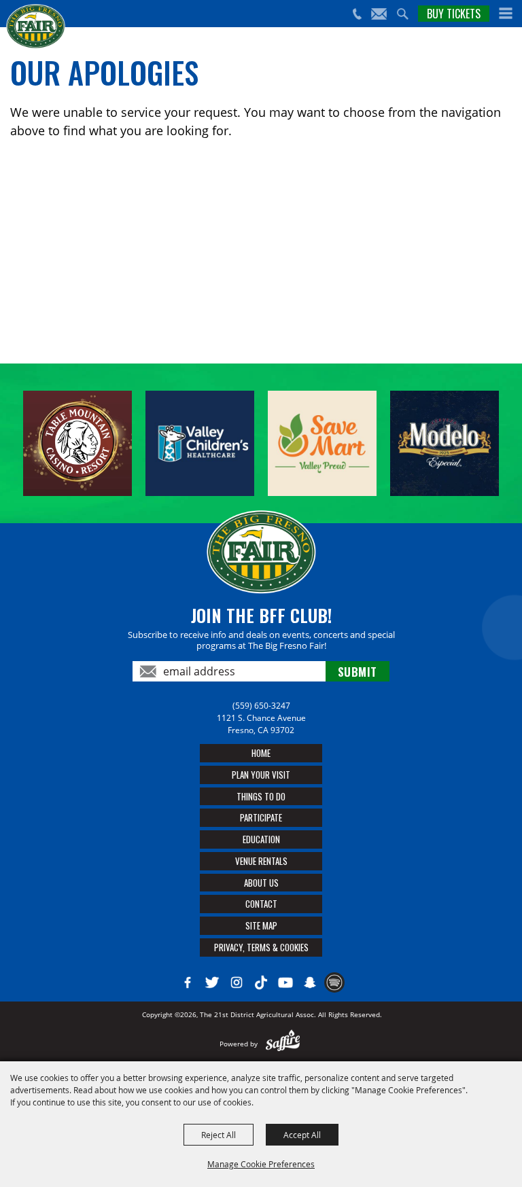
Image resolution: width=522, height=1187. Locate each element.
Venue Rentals (261, 861)
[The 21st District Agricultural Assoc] (35, 26)
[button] (505, 13)
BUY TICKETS (454, 13)
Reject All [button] (218, 1134)
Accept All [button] (302, 1134)
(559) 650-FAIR (357, 14)
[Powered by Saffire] (283, 1043)
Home (261, 753)
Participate (261, 817)
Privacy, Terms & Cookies (261, 947)
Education (261, 839)
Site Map (261, 925)
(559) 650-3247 (261, 705)
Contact (261, 903)
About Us (261, 882)
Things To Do (261, 796)
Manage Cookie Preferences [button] (261, 1163)
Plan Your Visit (261, 774)
